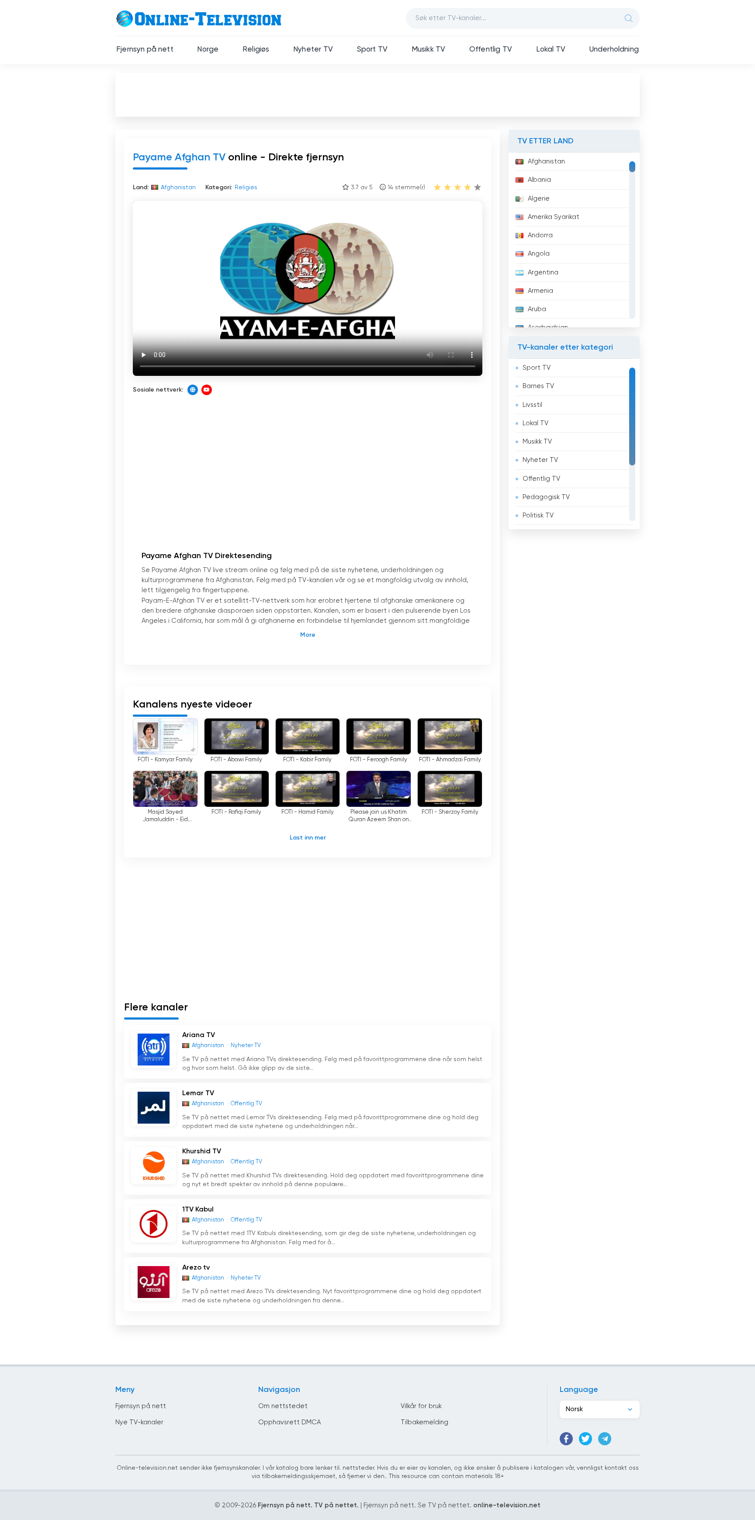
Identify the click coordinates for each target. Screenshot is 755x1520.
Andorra (540, 235)
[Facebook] (566, 1438)
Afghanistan (546, 161)
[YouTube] (206, 390)
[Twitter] (585, 1438)
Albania (539, 180)
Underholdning (614, 49)
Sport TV (372, 49)
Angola (539, 253)
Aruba (537, 309)
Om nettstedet (283, 1406)
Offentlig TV (490, 49)
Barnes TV (538, 386)
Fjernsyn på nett (144, 49)
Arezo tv (196, 1267)
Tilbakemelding (424, 1422)
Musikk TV (429, 49)
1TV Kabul (198, 1209)
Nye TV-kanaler (139, 1422)
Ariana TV (198, 1035)
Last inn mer (308, 838)
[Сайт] (192, 390)
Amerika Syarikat (553, 217)
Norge (207, 49)
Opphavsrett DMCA (289, 1422)
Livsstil (532, 405)
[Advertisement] (377, 94)
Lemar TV (198, 1093)
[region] (574, 240)
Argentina (543, 272)
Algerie (539, 198)
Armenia (540, 291)
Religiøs (255, 49)
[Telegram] (604, 1438)
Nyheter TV (313, 49)
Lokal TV (550, 49)
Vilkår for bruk (421, 1406)
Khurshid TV (201, 1151)
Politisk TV (538, 515)
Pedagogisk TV (546, 497)
